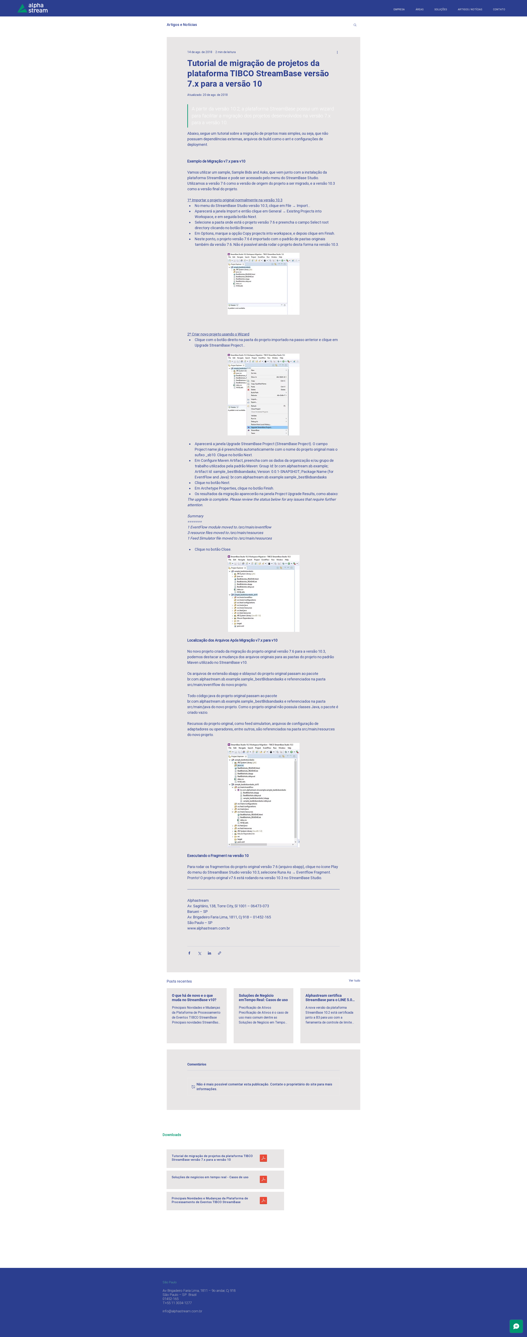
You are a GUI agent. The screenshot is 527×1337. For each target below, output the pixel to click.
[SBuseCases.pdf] (263, 1180)
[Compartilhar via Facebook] (189, 953)
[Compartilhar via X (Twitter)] (199, 953)
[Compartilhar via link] (220, 953)
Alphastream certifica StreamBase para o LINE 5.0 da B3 (328, 997)
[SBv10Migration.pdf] (263, 1159)
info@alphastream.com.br (182, 1311)
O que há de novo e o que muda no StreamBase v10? (194, 997)
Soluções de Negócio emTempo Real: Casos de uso (263, 997)
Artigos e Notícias (182, 24)
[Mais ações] (337, 52)
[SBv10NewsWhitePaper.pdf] (263, 1201)
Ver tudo (354, 980)
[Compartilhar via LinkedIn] (209, 953)
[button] (440, 9)
